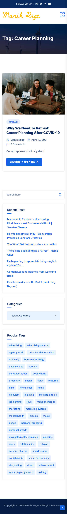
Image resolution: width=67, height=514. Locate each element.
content (33, 366)
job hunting (15, 401)
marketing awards (36, 408)
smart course (40, 451)
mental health (16, 415)
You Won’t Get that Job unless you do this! (32, 244)
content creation (18, 373)
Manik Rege (17, 139)
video (30, 465)
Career (13, 121)
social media (16, 458)
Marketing (14, 408)
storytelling (15, 465)
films (11, 387)
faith (40, 380)
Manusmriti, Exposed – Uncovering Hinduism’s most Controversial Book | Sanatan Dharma (29, 223)
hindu (41, 387)
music (46, 415)
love (29, 401)
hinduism (14, 394)
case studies (16, 366)
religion (44, 444)
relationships (27, 444)
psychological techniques (23, 437)
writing (42, 472)
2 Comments (18, 144)
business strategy (34, 359)
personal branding (31, 422)
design (29, 380)
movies (34, 415)
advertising (15, 345)
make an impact (46, 401)
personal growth (18, 429)
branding (14, 359)
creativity (14, 380)
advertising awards (37, 345)
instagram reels (48, 394)
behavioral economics (41, 352)
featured (53, 380)
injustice (29, 394)
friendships (26, 387)
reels (12, 444)
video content (46, 465)
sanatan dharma (18, 451)
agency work (16, 352)
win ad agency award (21, 472)
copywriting (39, 373)
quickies (48, 437)
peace (12, 422)
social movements (39, 458)
